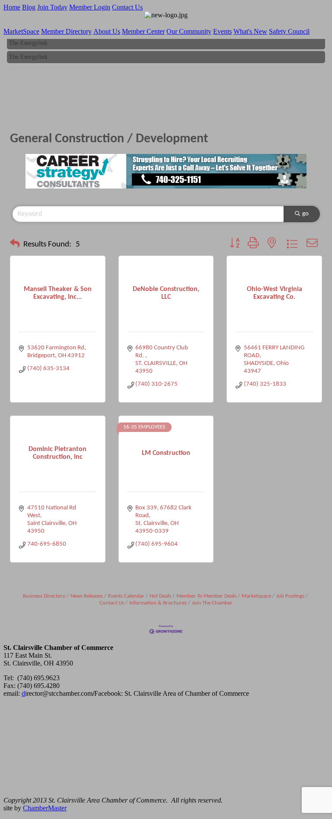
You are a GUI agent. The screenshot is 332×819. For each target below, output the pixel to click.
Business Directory (44, 596)
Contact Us (127, 7)
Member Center (143, 31)
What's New (250, 31)
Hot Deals (160, 596)
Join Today (52, 7)
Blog (28, 7)
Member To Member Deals (206, 596)
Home (11, 7)
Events (222, 31)
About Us (106, 31)
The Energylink (28, 41)
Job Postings (290, 596)
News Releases (86, 596)
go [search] (305, 214)
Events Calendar (126, 596)
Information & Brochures (158, 603)
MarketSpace (21, 31)
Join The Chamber (212, 603)
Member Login (89, 7)
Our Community (188, 31)
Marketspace (256, 596)
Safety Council (289, 31)
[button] (15, 244)
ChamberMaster (45, 808)
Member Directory (66, 31)
